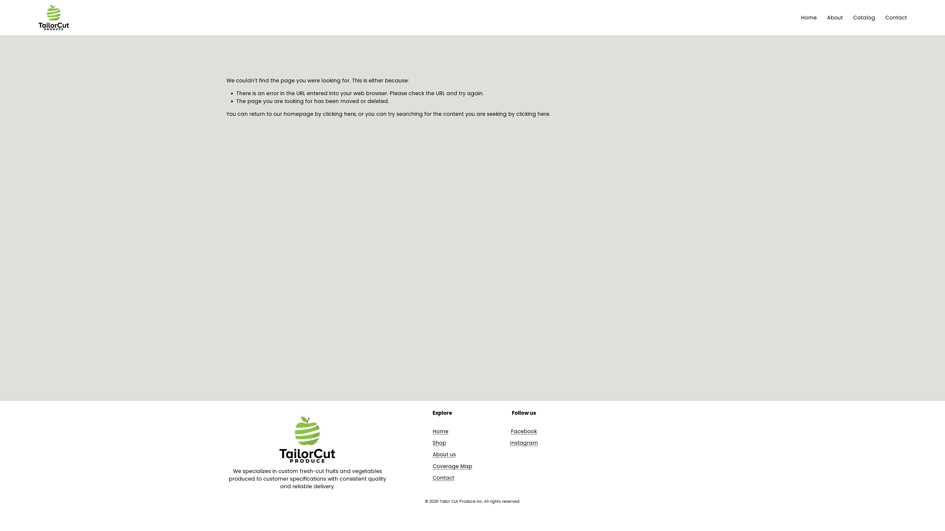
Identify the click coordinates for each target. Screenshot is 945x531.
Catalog (864, 17)
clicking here (339, 114)
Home (809, 17)
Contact (896, 17)
